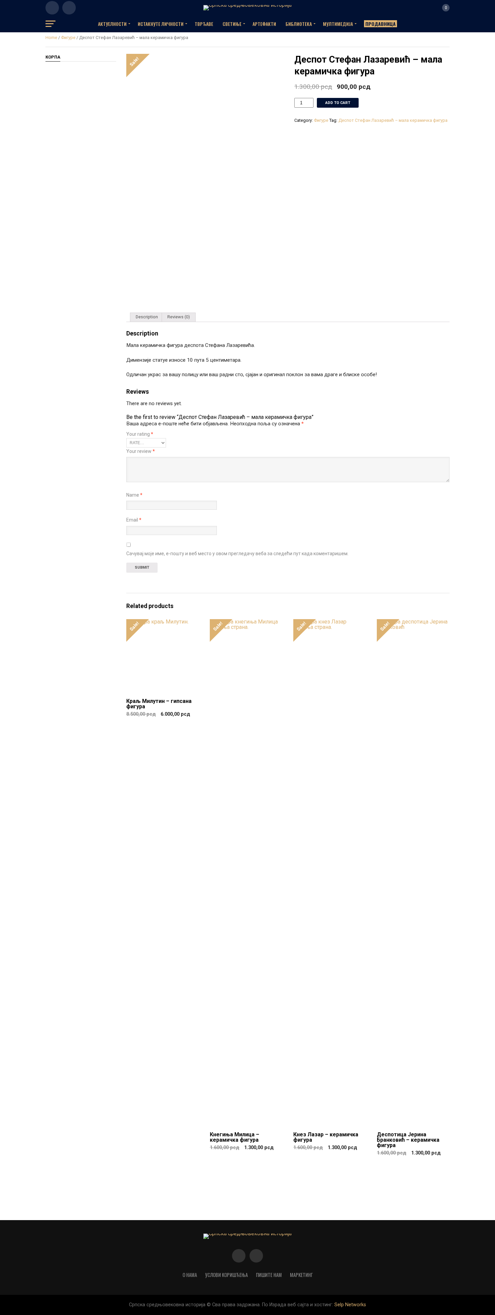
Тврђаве (204, 23)
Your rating (139, 434)
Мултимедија (338, 23)
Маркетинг (301, 1274)
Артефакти (264, 23)
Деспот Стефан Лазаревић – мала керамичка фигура (393, 120)
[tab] (147, 317)
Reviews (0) (178, 316)
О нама (190, 1274)
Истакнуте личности (161, 23)
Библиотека (299, 23)
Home (51, 37)
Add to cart (337, 103)
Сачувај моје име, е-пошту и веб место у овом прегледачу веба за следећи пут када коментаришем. (237, 553)
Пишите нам (269, 1274)
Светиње (232, 23)
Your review (140, 451)
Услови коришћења (226, 1274)
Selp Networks (350, 1305)
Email (133, 520)
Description (147, 316)
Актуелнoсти (112, 23)
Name (134, 495)
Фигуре (68, 37)
